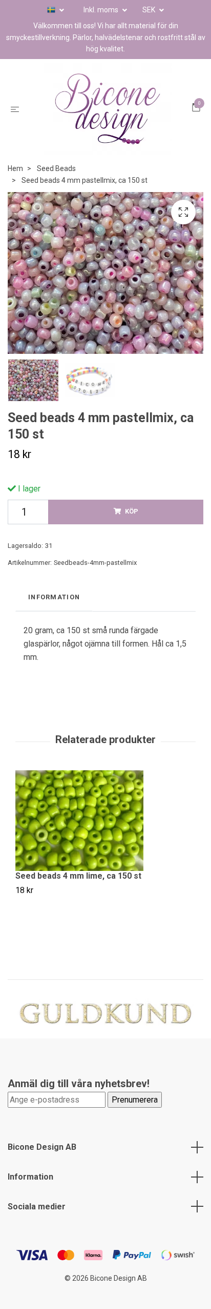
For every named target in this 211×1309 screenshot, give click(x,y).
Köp (131, 512)
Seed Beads (56, 169)
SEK (149, 10)
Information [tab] (54, 597)
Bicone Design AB (42, 1148)
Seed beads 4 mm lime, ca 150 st (78, 877)
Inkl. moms (101, 10)
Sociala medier (37, 1207)
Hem (15, 169)
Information (30, 1177)
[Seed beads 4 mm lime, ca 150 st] (105, 821)
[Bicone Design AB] (107, 109)
